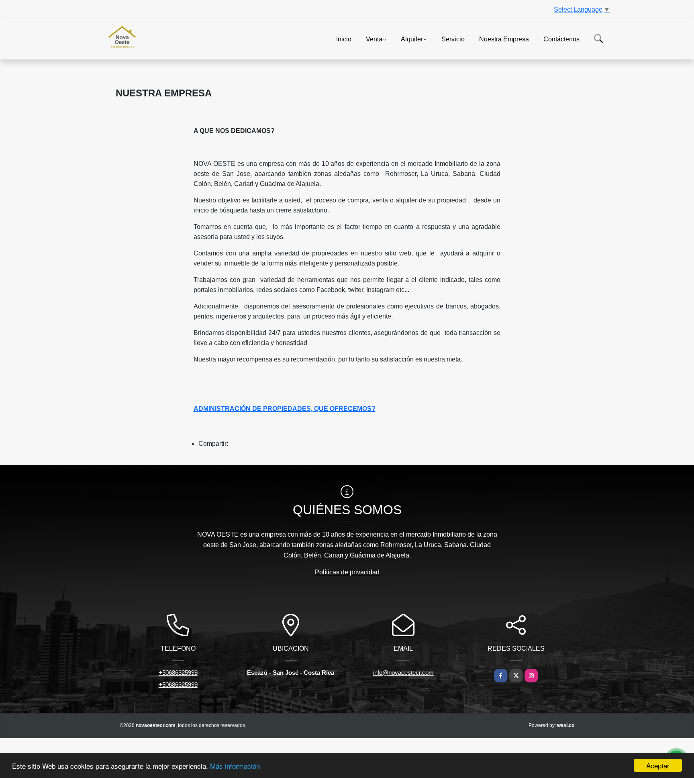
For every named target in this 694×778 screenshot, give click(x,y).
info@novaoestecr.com (403, 672)
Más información (235, 766)
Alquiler (412, 38)
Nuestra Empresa (504, 38)
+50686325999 (178, 672)
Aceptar (658, 765)
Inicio (343, 38)
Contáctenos (561, 38)
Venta (374, 38)
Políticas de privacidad (347, 572)
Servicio (453, 38)
